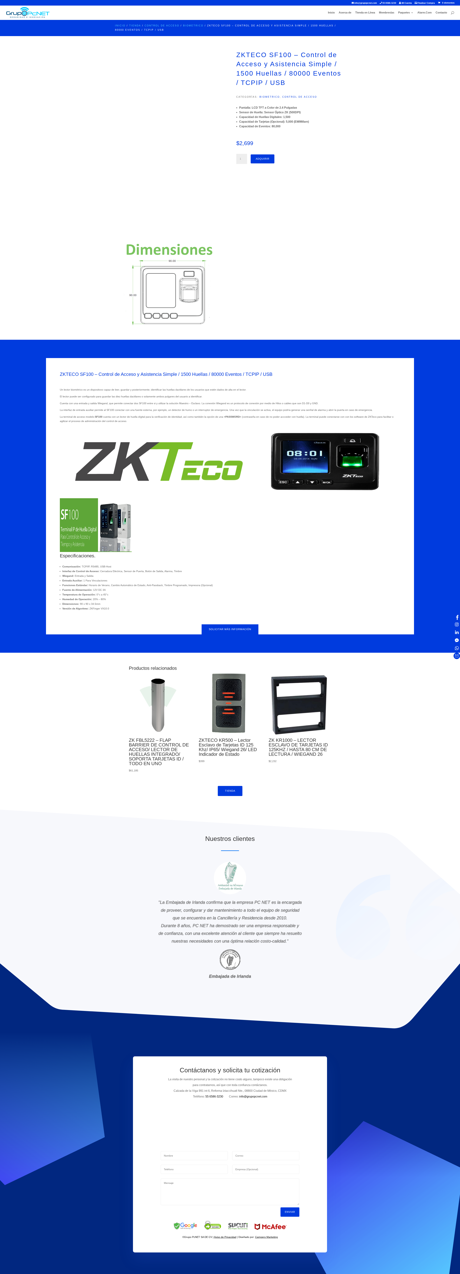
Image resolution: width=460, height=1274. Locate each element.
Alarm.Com (424, 12)
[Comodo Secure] (212, 1228)
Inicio (331, 12)
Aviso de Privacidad (225, 1237)
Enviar (290, 1211)
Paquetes (404, 12)
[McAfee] (271, 1228)
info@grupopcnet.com (365, 3)
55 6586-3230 (389, 3)
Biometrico (193, 25)
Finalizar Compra (426, 3)
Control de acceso (162, 25)
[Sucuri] (238, 1228)
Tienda (135, 25)
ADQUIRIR (262, 158)
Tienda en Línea (365, 12)
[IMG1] (169, 329)
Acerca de (345, 12)
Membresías (386, 12)
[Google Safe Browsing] (185, 1228)
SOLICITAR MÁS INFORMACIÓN (230, 629)
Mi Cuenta (406, 3)
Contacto (441, 12)
